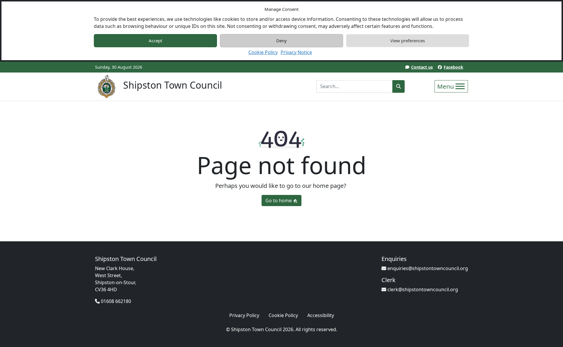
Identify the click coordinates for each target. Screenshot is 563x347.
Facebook (453, 67)
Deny (281, 40)
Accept (155, 40)
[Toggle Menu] (460, 86)
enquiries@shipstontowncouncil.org (427, 268)
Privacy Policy (244, 315)
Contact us (422, 67)
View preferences (407, 40)
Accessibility (320, 315)
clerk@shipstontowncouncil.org (422, 289)
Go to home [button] (279, 200)
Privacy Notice (296, 52)
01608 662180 (115, 301)
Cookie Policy (263, 52)
